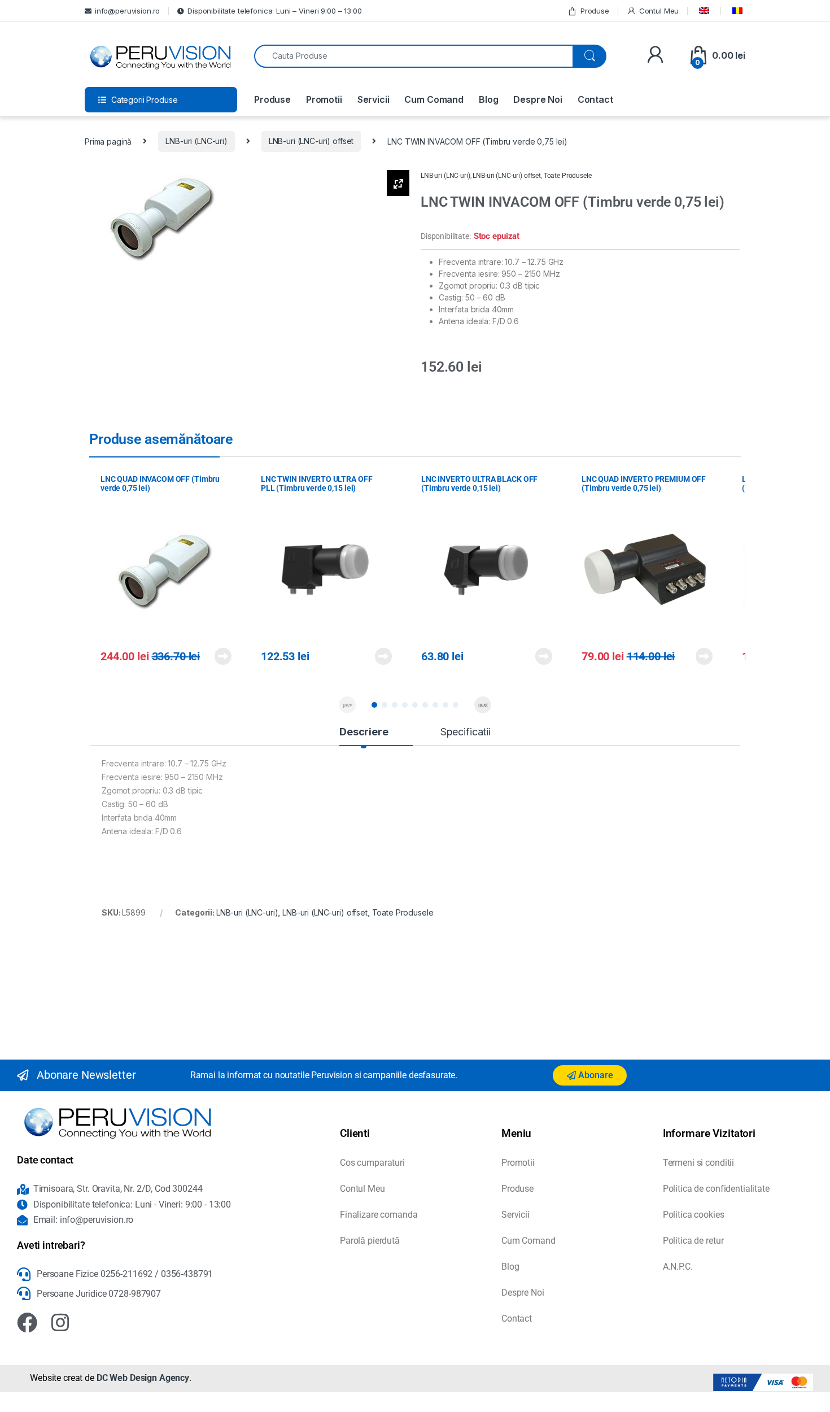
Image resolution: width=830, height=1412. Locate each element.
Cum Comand (434, 99)
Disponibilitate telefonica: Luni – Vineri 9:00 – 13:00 (274, 10)
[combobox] (413, 56)
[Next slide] (482, 704)
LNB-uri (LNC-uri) (196, 141)
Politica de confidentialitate (716, 1188)
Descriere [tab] (363, 732)
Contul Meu (659, 10)
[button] (374, 705)
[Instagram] (60, 1323)
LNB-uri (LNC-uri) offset (311, 141)
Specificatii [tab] (465, 732)
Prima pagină (108, 141)
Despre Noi (537, 99)
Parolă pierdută (370, 1240)
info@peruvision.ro (127, 10)
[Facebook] (27, 1323)
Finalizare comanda (378, 1214)
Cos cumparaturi (372, 1162)
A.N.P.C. (678, 1266)
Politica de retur (693, 1240)
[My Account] (655, 55)
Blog (488, 99)
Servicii (373, 99)
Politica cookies (693, 1214)
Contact (595, 99)
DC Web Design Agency (143, 1377)
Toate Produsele (568, 176)
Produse (594, 10)
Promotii (324, 99)
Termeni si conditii (698, 1162)
